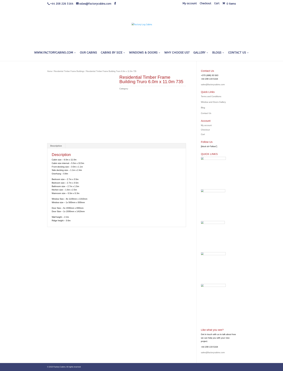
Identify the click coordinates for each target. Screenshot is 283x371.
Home (49, 71)
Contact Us (237, 53)
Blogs (216, 53)
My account (189, 3)
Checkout (205, 3)
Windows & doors (143, 53)
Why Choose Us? (177, 53)
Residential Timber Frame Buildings (69, 71)
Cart (216, 3)
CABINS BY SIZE (111, 53)
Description (56, 146)
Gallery (199, 53)
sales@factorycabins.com (213, 84)
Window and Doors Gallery (213, 102)
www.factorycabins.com (53, 53)
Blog (203, 107)
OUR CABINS (88, 53)
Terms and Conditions (211, 96)
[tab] (56, 145)
